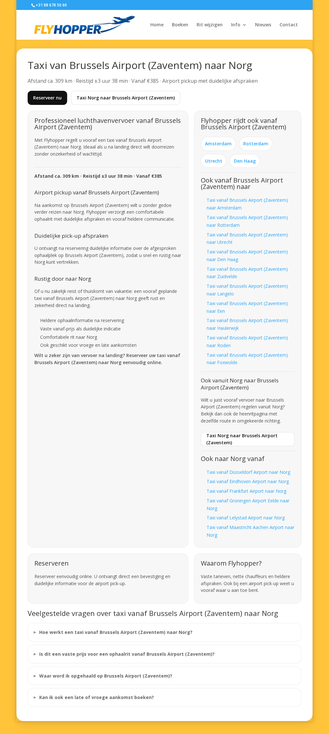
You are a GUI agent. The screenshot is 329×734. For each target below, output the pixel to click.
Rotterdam (255, 144)
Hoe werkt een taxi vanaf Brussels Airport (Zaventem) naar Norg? (115, 632)
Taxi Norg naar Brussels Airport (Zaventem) (125, 98)
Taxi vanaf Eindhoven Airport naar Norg (248, 481)
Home (157, 25)
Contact (289, 25)
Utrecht (213, 161)
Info (235, 25)
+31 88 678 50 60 (51, 5)
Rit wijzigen (210, 25)
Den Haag (245, 161)
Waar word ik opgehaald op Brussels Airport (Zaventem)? (105, 676)
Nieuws (263, 25)
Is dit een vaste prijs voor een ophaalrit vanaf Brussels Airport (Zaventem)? (127, 654)
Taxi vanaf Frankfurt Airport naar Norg (246, 491)
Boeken (180, 25)
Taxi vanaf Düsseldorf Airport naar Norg (248, 472)
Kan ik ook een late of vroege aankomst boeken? (96, 697)
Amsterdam (218, 144)
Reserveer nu (47, 98)
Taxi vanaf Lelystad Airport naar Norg (246, 518)
